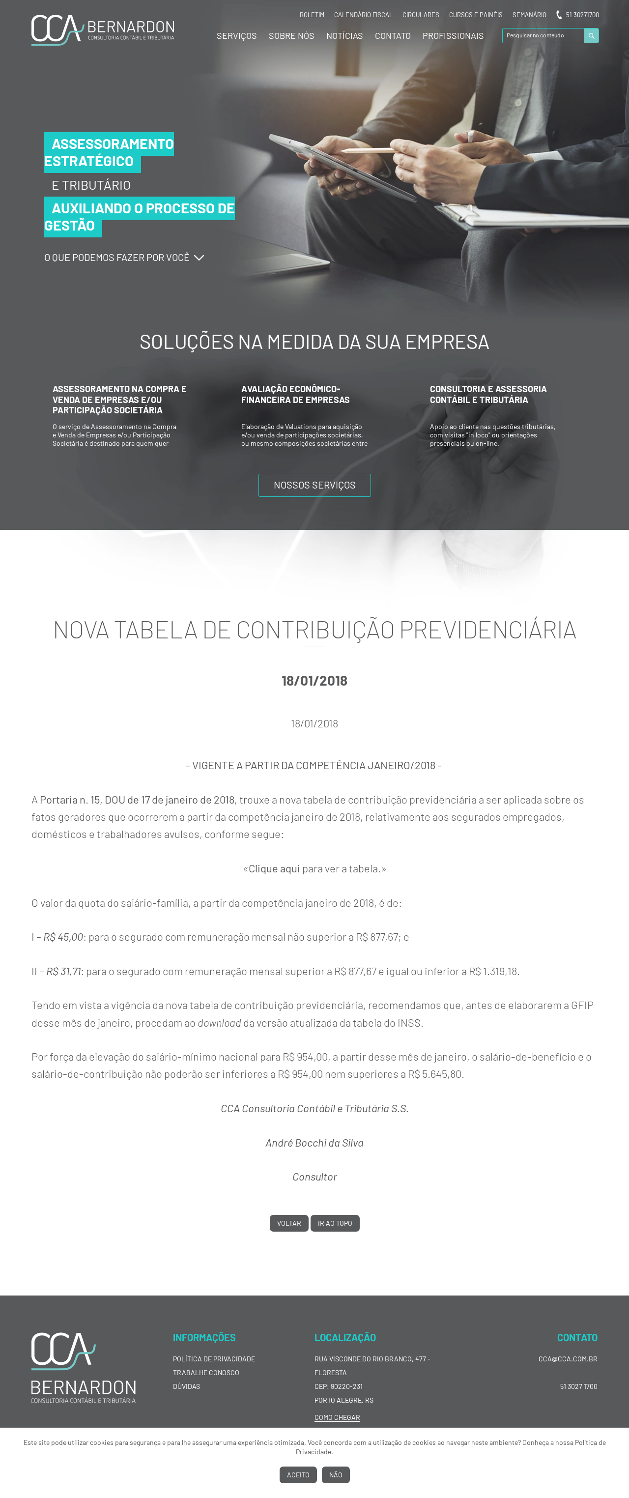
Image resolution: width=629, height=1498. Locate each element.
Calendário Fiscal (363, 15)
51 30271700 (582, 15)
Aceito (298, 1474)
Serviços (237, 35)
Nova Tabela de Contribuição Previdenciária (314, 628)
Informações (204, 1337)
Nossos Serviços (315, 484)
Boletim (312, 15)
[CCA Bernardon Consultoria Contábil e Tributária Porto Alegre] (102, 43)
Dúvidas (186, 1386)
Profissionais (453, 35)
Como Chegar (337, 1417)
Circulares (420, 15)
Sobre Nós (291, 35)
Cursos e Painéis (476, 15)
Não (336, 1474)
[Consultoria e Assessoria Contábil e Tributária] (314, 451)
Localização (345, 1337)
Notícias (344, 35)
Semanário (529, 15)
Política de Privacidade (214, 1358)
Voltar (289, 1223)
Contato (393, 35)
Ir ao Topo (335, 1223)
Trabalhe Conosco (206, 1372)
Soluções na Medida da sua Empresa (314, 341)
